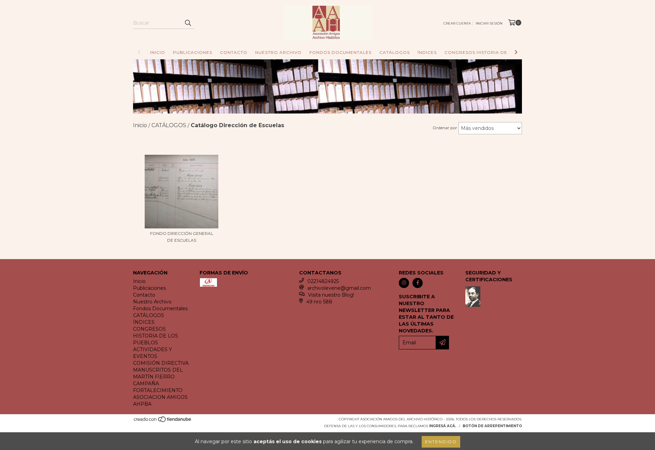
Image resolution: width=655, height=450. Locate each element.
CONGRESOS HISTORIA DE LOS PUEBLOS (493, 52)
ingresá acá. (442, 426)
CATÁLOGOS (394, 52)
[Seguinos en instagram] (404, 283)
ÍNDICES (427, 52)
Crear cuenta (457, 23)
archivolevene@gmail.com (339, 288)
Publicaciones (192, 52)
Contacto (233, 52)
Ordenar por (445, 127)
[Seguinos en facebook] (417, 283)
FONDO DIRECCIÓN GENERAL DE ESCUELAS (181, 237)
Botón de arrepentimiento (492, 426)
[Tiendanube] (163, 421)
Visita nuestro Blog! (331, 295)
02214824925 (323, 281)
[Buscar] (187, 23)
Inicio (157, 52)
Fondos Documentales (340, 52)
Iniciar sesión (489, 23)
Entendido (441, 441)
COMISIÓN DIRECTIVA (161, 363)
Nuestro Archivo (278, 52)
